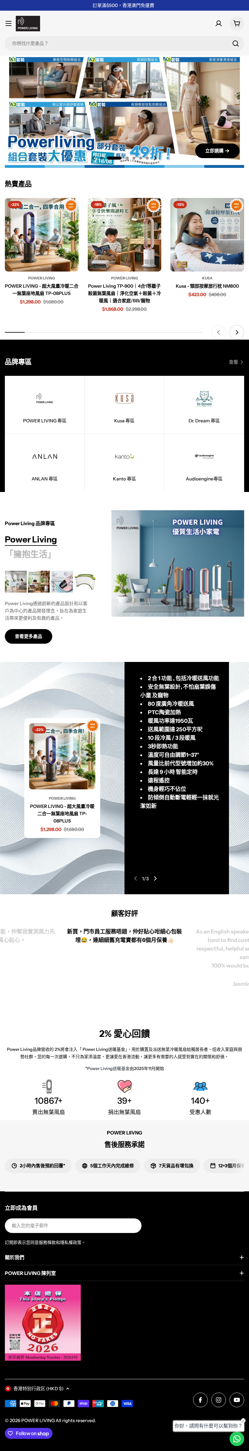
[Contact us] (237, 1439)
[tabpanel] (50, 607)
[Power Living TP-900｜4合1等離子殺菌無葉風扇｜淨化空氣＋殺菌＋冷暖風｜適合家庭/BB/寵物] (125, 235)
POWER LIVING (38, 1420)
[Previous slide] (93, 158)
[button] (101, 158)
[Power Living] (177, 563)
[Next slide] (155, 158)
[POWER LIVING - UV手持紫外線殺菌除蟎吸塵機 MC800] (62, 582)
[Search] (235, 43)
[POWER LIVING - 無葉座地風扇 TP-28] (16, 582)
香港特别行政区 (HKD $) (38, 1388)
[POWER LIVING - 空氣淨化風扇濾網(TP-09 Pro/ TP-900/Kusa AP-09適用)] (85, 582)
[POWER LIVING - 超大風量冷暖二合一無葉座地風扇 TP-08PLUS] (42, 235)
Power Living (41, 278)
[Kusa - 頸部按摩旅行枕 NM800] (207, 235)
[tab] (31, 540)
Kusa (207, 278)
